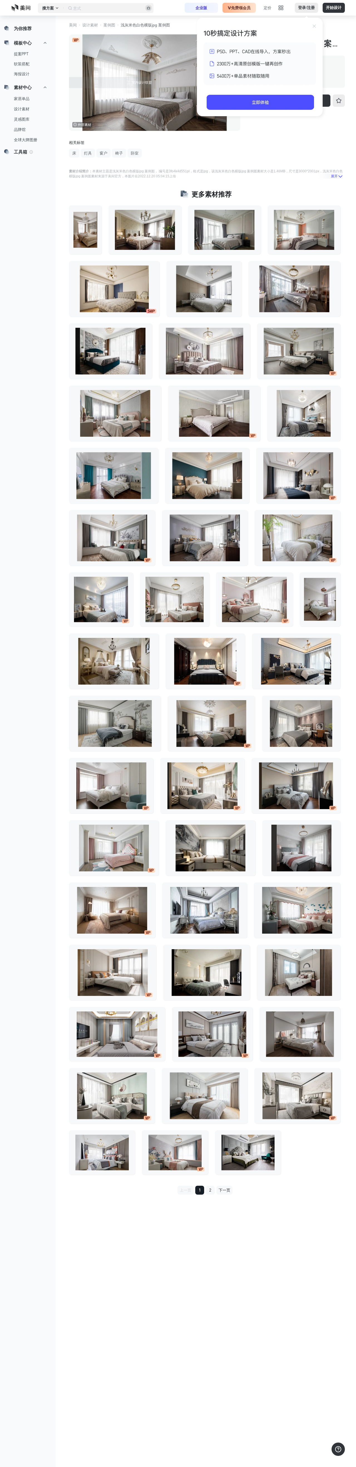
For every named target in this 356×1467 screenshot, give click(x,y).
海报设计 (21, 74)
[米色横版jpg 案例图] (144, 229)
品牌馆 (20, 129)
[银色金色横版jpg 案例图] (296, 661)
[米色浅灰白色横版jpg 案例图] (112, 972)
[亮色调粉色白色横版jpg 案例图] (254, 599)
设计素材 (21, 109)
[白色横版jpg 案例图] (111, 786)
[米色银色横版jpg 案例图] (206, 972)
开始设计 (334, 8)
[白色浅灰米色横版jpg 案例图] (204, 351)
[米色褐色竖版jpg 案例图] (85, 229)
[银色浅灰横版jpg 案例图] (303, 413)
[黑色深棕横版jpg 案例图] (205, 661)
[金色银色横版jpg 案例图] (114, 661)
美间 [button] (73, 25)
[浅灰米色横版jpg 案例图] (115, 413)
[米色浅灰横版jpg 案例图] (298, 475)
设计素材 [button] (90, 25)
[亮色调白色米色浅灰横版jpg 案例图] (174, 599)
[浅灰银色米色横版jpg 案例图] (205, 538)
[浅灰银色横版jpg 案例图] (295, 786)
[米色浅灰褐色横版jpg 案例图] (298, 972)
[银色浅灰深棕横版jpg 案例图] (294, 289)
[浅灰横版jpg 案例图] (301, 723)
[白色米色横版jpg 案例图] (112, 538)
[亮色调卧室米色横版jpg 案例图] (114, 289)
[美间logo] (22, 7)
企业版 (201, 8)
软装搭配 (21, 64)
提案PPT (21, 54)
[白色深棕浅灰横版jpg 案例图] (214, 413)
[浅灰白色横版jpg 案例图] (204, 289)
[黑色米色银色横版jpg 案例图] (211, 723)
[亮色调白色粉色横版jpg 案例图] (114, 848)
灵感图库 (21, 119)
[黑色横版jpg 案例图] (248, 1152)
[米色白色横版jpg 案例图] (224, 229)
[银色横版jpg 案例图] (204, 910)
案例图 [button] (109, 25)
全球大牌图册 (25, 140)
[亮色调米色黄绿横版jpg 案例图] (297, 538)
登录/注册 (306, 8)
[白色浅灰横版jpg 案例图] (304, 229)
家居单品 (21, 98)
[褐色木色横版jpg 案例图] (112, 910)
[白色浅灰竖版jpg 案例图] (320, 599)
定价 (267, 8)
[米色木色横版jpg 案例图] (207, 475)
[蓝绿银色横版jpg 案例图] (113, 475)
